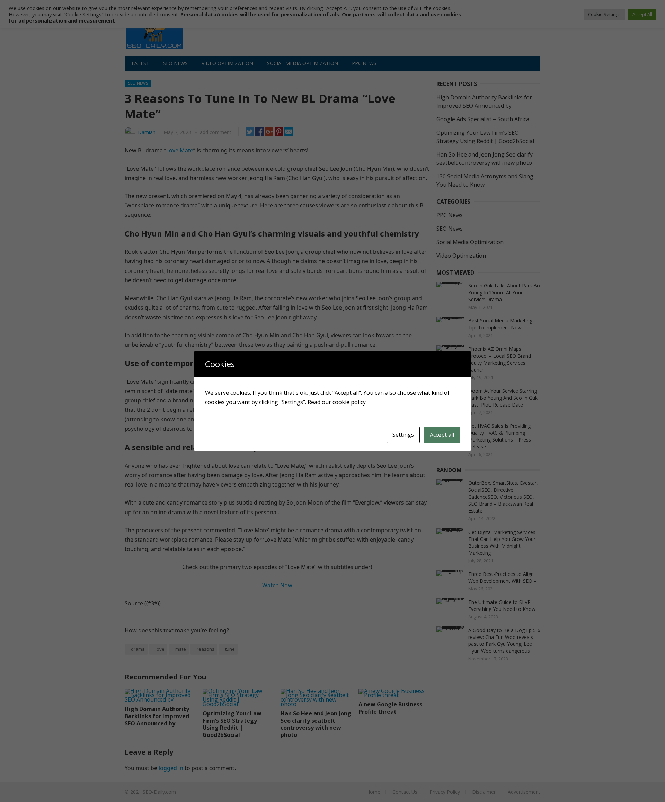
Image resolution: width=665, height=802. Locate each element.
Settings (403, 434)
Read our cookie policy (337, 402)
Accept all (442, 434)
